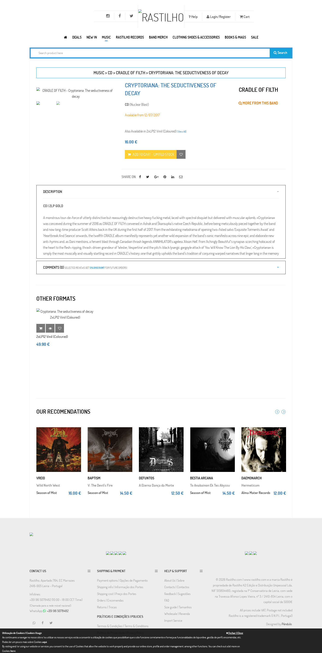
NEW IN (92, 37)
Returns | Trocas (107, 607)
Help (194, 16)
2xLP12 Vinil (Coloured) (52, 336)
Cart (246, 16)
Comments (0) (85, 267)
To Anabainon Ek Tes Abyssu (210, 485)
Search (282, 52)
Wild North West (48, 485)
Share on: (129, 176)
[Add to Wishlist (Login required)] (181, 154)
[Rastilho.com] (65, 37)
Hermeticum (250, 485)
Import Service (173, 620)
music (99, 72)
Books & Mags (235, 37)
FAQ (166, 600)
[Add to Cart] (76, 425)
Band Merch (158, 37)
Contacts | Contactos (176, 587)
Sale (254, 37)
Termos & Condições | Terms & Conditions (123, 626)
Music (106, 37)
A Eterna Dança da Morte (156, 485)
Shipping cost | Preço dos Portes (116, 593)
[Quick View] (76, 434)
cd (110, 72)
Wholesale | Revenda (177, 613)
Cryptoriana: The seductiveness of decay (189, 72)
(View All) (181, 131)
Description (52, 191)
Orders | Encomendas (110, 600)
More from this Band (260, 103)
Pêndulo (287, 624)
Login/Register (220, 16)
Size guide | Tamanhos (178, 607)
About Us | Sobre (174, 580)
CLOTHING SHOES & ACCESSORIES (196, 37)
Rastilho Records (130, 37)
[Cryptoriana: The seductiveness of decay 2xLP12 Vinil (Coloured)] (65, 314)
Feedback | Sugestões (177, 593)
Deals (76, 37)
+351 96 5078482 (58, 611)
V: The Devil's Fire (100, 485)
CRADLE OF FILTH (130, 72)
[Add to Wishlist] (59, 328)
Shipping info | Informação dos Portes (120, 587)
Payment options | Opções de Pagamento (122, 580)
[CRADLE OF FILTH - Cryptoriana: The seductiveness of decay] (75, 93)
